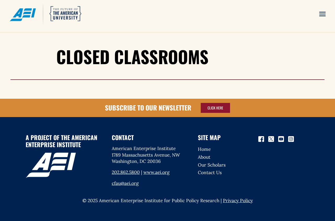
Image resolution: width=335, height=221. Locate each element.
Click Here (215, 107)
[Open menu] (322, 14)
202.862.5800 (126, 172)
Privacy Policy (238, 200)
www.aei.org (156, 172)
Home (204, 149)
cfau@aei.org (125, 183)
